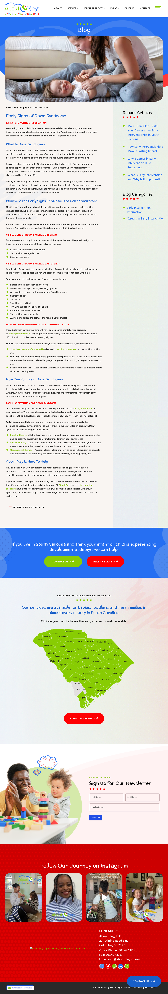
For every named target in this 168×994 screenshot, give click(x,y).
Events (114, 8)
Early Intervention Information (26, 123)
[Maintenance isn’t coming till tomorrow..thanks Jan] (104, 897)
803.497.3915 (127, 951)
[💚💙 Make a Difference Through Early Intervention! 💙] (23, 897)
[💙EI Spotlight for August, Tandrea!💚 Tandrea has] (64, 897)
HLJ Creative (150, 988)
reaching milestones (66, 349)
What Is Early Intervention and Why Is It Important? (145, 178)
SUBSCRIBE (95, 817)
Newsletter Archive (100, 778)
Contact (145, 8)
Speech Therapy (18, 443)
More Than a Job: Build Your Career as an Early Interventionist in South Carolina (143, 133)
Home (8, 108)
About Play (64, 485)
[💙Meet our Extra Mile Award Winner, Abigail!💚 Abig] (144, 897)
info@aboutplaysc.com (124, 960)
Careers (129, 8)
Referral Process (93, 8)
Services (72, 8)
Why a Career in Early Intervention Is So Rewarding (142, 163)
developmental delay (19, 334)
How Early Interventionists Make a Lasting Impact (145, 149)
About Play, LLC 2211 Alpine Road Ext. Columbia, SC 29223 (113, 941)
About (58, 8)
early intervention (84, 409)
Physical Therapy (18, 435)
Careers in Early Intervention (146, 219)
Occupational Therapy (21, 450)
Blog (16, 108)
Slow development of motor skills (27, 349)
